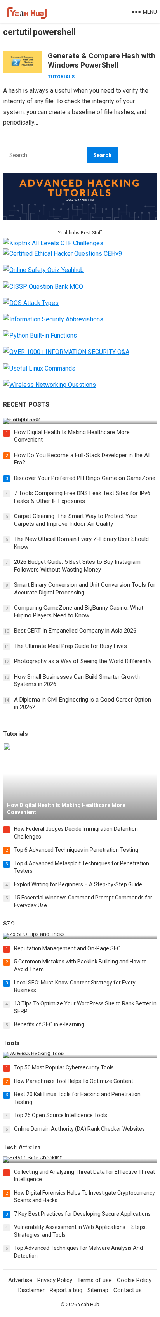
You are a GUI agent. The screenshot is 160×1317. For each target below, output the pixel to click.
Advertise (20, 1280)
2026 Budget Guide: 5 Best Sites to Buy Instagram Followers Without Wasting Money (77, 565)
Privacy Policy (54, 1280)
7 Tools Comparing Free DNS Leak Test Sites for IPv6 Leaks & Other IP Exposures (82, 497)
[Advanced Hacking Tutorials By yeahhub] (80, 217)
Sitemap (97, 1290)
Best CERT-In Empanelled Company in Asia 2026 (75, 630)
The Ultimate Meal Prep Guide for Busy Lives (70, 646)
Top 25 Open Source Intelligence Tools (60, 1115)
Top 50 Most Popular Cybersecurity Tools (64, 1067)
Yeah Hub (88, 1304)
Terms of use (94, 1280)
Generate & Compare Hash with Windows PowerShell (101, 60)
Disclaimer (31, 1290)
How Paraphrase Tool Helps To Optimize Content (73, 1081)
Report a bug (66, 1290)
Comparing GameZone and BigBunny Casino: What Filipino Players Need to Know (78, 611)
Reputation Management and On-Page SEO (67, 948)
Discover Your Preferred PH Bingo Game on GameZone (84, 478)
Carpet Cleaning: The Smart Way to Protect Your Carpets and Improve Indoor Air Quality (75, 520)
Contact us (127, 1290)
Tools (11, 1043)
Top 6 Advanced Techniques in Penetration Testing (76, 850)
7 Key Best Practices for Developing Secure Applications (82, 1214)
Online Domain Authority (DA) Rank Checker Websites (79, 1129)
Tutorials (61, 77)
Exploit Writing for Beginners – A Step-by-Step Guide (78, 884)
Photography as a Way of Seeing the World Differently (82, 661)
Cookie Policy (134, 1280)
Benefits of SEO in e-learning (49, 1024)
